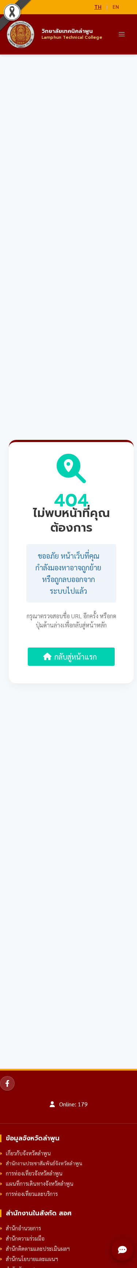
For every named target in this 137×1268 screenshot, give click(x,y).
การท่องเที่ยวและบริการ (32, 1193)
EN (116, 6)
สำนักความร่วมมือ (25, 1238)
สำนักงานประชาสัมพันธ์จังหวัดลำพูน (44, 1163)
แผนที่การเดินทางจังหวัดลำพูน (39, 1183)
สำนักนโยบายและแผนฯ (32, 1259)
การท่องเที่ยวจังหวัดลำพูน (34, 1173)
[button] (121, 34)
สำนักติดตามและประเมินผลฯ (38, 1248)
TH (98, 6)
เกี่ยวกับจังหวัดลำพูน (28, 1153)
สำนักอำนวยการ (23, 1228)
